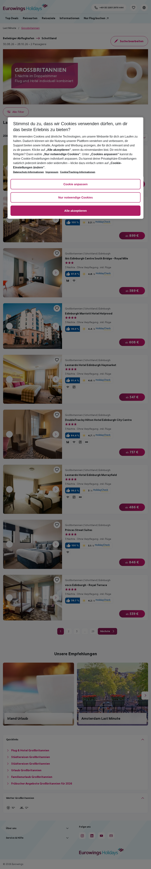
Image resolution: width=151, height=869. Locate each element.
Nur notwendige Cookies (75, 197)
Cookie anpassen (75, 184)
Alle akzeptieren (75, 210)
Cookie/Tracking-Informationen (77, 172)
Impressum (51, 172)
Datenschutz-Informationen (28, 172)
